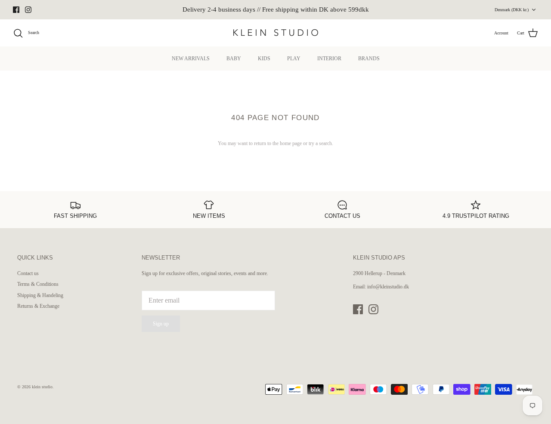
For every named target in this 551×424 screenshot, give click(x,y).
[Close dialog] (432, 131)
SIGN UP (191, 277)
